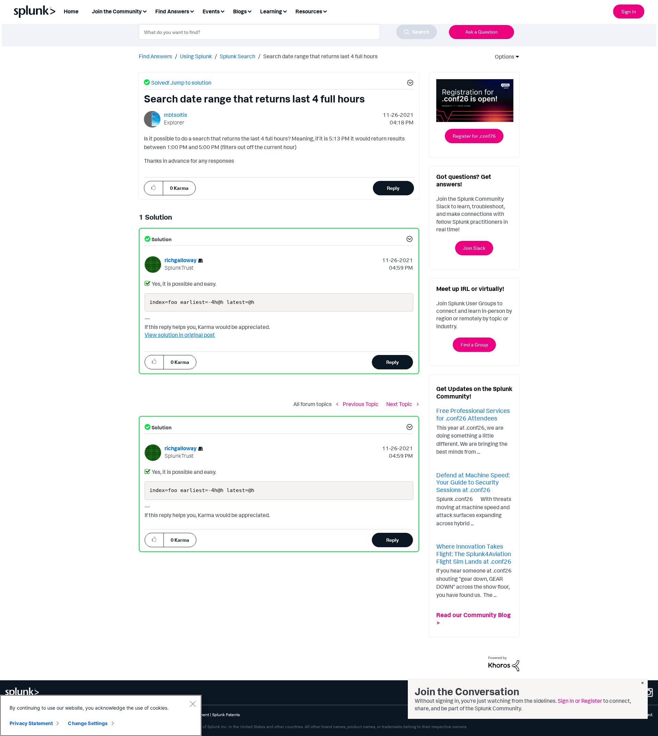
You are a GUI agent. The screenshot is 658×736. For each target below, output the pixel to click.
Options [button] (502, 56)
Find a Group (474, 344)
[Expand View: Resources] (324, 11)
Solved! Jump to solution (181, 82)
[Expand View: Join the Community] (144, 11)
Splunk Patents (226, 714)
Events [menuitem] (211, 11)
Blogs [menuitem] (240, 11)
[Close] (192, 703)
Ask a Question (481, 32)
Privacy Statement (31, 723)
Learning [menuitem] (271, 11)
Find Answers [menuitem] (172, 11)
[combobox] (288, 32)
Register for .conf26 (474, 136)
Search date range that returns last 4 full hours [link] (320, 56)
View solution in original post (180, 334)
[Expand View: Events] (222, 11)
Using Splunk (196, 56)
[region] (101, 715)
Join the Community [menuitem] (117, 11)
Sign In (628, 11)
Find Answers (155, 56)
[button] (409, 83)
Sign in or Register (580, 700)
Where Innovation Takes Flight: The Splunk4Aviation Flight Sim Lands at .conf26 (473, 553)
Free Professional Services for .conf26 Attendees (473, 414)
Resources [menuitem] (308, 11)
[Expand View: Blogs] (249, 11)
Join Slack (474, 248)
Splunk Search (237, 56)
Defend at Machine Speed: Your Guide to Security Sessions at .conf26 (473, 482)
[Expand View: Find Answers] (191, 11)
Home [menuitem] (71, 11)
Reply (393, 188)
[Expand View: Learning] (284, 11)
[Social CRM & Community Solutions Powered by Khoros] (503, 663)
